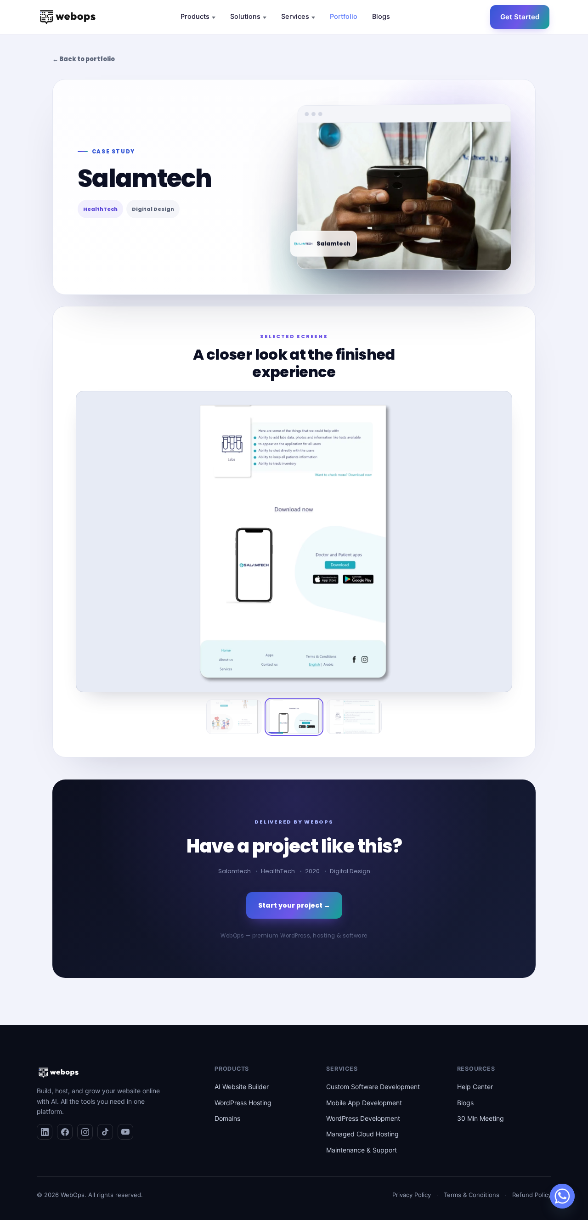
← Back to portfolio (83, 59)
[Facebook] (65, 1132)
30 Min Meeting (480, 1118)
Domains (227, 1118)
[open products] (213, 17)
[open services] (313, 17)
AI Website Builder (242, 1086)
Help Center (475, 1086)
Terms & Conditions (471, 1194)
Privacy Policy (411, 1194)
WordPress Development (363, 1118)
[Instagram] (85, 1132)
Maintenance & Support (361, 1150)
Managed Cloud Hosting (362, 1134)
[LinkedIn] (44, 1132)
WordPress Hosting (243, 1103)
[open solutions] (264, 17)
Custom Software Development (373, 1086)
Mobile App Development (364, 1103)
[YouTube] (125, 1132)
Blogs (465, 1103)
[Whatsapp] (562, 1196)
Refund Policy (531, 1194)
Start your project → (294, 905)
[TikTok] (105, 1132)
